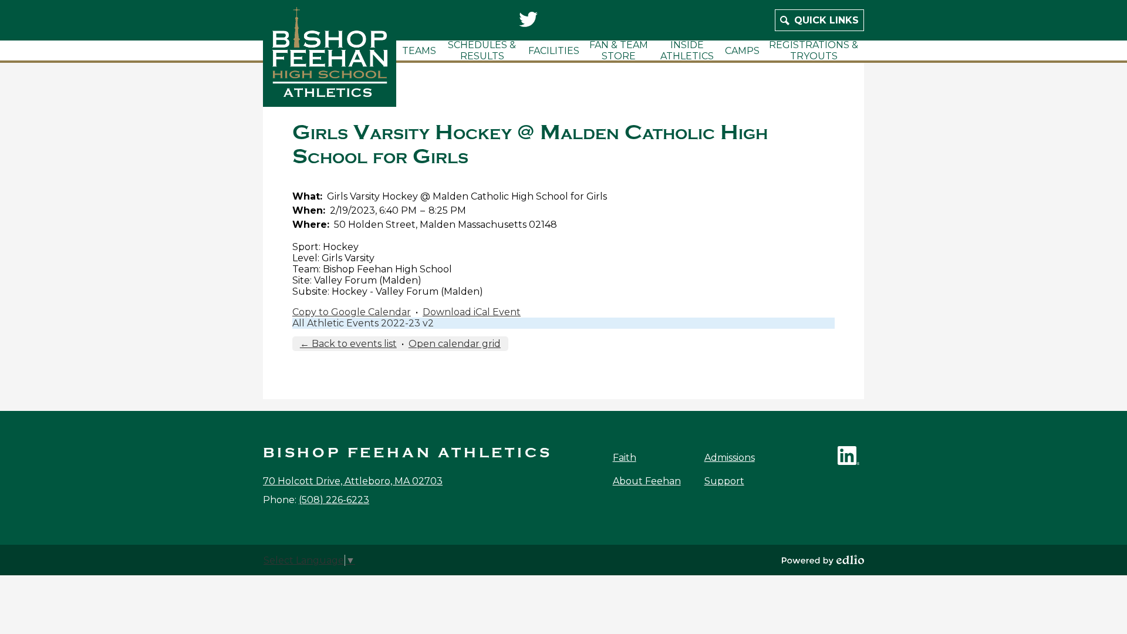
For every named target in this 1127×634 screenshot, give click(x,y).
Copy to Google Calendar (351, 312)
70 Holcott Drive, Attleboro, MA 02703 (353, 481)
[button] (419, 50)
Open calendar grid (455, 343)
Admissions (729, 457)
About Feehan (647, 481)
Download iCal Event (472, 312)
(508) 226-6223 (334, 499)
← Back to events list (348, 343)
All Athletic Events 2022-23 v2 (363, 323)
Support (724, 481)
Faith (624, 457)
